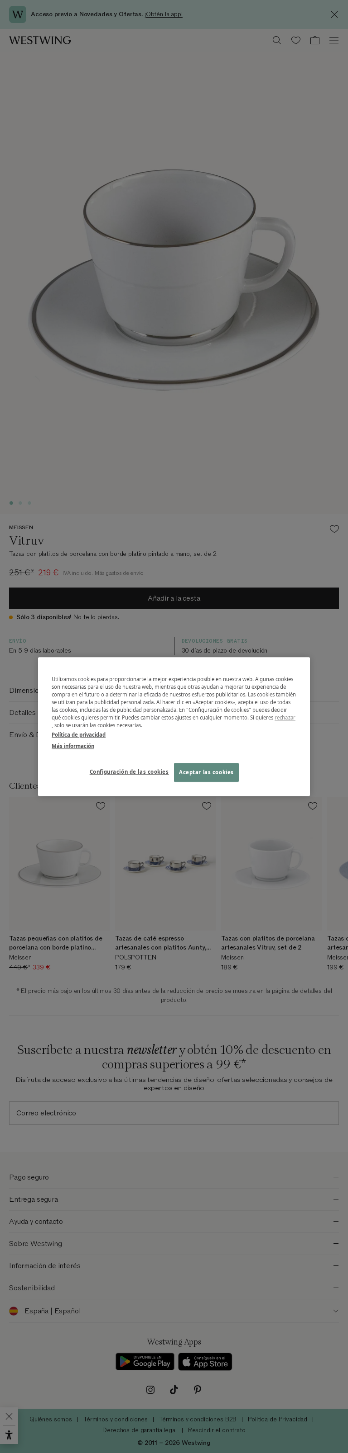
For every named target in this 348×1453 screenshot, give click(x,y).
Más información (73, 746)
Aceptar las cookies (206, 772)
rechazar (285, 717)
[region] (174, 726)
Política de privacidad (79, 734)
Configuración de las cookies (129, 771)
